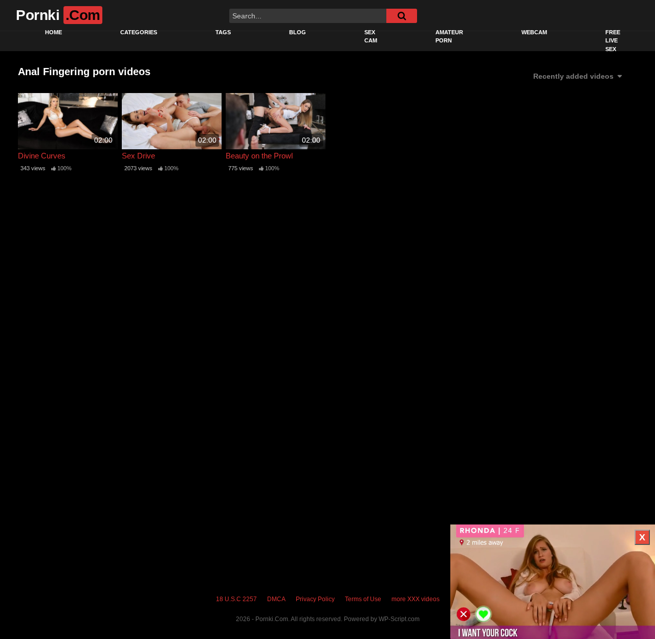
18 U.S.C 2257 (236, 599)
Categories (138, 32)
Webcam (534, 32)
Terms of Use (363, 599)
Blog (297, 32)
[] (401, 16)
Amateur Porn (449, 36)
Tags (223, 32)
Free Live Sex (612, 40)
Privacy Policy (315, 599)
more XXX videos (415, 599)
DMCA (276, 599)
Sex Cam (370, 36)
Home (53, 32)
